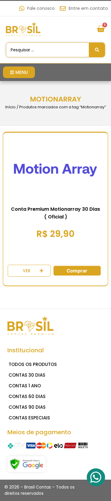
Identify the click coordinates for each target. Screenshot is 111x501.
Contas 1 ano (25, 386)
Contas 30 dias (27, 375)
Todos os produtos (33, 364)
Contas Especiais (29, 418)
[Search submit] (97, 49)
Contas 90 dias (27, 407)
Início (10, 107)
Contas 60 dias (27, 396)
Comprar (77, 271)
